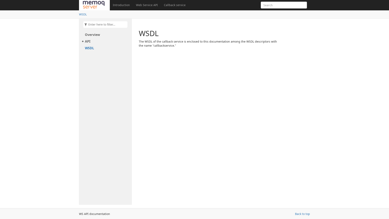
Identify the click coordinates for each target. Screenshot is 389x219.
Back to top (302, 214)
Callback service (175, 5)
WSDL (83, 14)
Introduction (121, 5)
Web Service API (147, 5)
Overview (92, 34)
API (87, 41)
